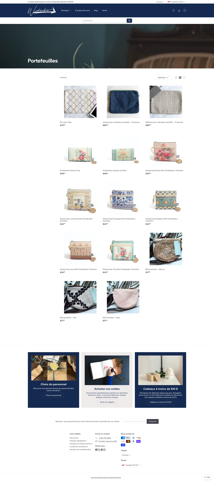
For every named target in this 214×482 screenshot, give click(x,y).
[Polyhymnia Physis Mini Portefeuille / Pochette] (166, 153)
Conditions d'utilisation (79, 447)
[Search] (129, 21)
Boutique (65, 10)
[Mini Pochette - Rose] (123, 300)
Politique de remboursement (81, 444)
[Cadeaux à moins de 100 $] (160, 370)
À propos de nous (82, 10)
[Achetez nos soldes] (107, 370)
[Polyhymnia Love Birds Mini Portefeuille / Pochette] (80, 203)
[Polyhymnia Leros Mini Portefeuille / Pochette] (80, 252)
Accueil (30, 56)
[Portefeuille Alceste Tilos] (80, 153)
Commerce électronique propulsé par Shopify (106, 477)
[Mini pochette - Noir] (80, 300)
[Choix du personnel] (53, 368)
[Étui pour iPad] (80, 105)
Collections (39, 56)
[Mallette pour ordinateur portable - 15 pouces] (166, 105)
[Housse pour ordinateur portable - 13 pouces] (123, 105)
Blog (96, 10)
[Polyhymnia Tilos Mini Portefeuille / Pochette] (123, 252)
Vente (104, 10)
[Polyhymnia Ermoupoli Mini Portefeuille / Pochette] (123, 203)
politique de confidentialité (80, 449)
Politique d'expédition (78, 441)
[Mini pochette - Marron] (166, 252)
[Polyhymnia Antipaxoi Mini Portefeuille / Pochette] (166, 203)
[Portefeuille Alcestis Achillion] (123, 153)
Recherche (74, 438)
